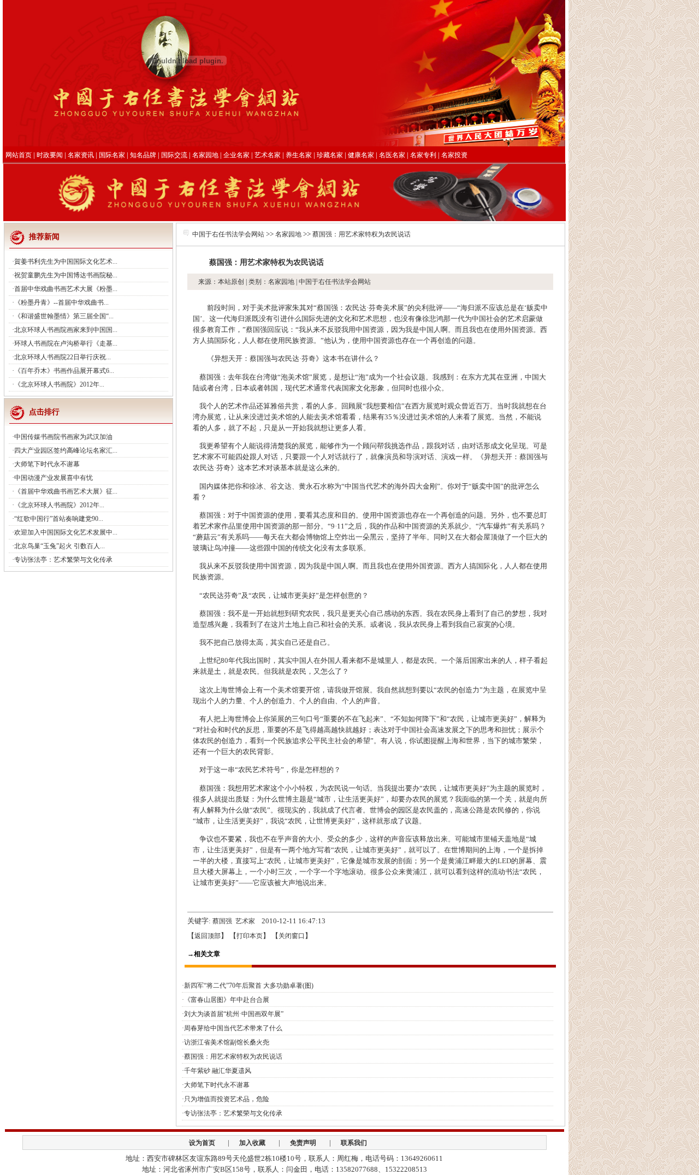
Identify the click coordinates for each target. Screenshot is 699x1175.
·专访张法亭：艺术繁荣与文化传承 (232, 1113)
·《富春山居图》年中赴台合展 (225, 1000)
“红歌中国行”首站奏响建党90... (58, 519)
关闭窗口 (292, 936)
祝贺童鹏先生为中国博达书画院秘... (65, 275)
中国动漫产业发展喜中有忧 (53, 478)
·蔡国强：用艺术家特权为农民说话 (232, 1056)
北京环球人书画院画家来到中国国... (65, 330)
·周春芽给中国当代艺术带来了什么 (232, 1028)
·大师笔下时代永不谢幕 (216, 1085)
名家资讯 (81, 155)
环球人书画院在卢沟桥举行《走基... (65, 343)
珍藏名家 (330, 155)
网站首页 (18, 155)
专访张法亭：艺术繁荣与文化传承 (63, 559)
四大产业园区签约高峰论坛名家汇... (65, 450)
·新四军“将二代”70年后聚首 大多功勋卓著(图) (247, 985)
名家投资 (454, 155)
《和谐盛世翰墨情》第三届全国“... (64, 316)
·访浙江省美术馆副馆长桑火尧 (225, 1042)
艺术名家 (267, 155)
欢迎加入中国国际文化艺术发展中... (65, 532)
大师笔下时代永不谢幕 (47, 464)
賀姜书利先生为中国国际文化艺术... (65, 261)
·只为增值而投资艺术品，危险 (225, 1099)
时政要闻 (50, 155)
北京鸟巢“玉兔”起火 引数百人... (59, 546)
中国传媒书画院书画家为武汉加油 (63, 437)
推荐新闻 (44, 237)
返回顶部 (207, 936)
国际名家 (112, 155)
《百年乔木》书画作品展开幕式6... (64, 371)
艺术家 (245, 921)
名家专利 (423, 155)
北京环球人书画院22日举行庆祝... (62, 357)
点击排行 (44, 412)
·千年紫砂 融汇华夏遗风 (216, 1071)
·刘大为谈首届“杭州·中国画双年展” (232, 1014)
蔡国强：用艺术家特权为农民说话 (361, 234)
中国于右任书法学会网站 (228, 234)
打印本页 (249, 936)
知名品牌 (143, 155)
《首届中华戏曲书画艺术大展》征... (65, 491)
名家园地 (205, 155)
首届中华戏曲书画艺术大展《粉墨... (65, 289)
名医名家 (392, 155)
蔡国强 (222, 921)
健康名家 (361, 155)
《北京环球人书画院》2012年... (59, 384)
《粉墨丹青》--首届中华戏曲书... (61, 302)
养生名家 (299, 155)
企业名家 (236, 155)
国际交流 (174, 155)
